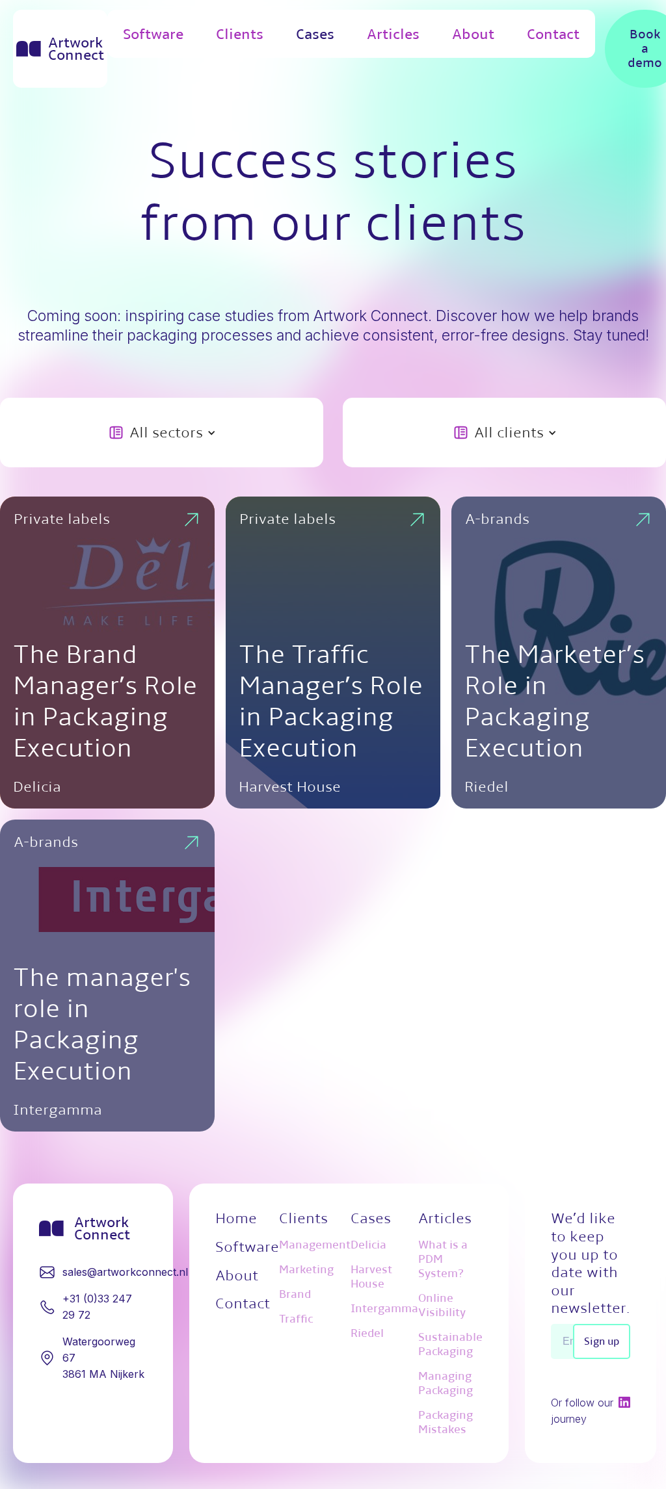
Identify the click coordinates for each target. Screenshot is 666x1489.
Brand (295, 1294)
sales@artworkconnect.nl (125, 1271)
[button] (162, 433)
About (473, 33)
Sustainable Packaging (450, 1344)
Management (315, 1245)
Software (153, 33)
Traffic (296, 1319)
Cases (315, 33)
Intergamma (384, 1308)
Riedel (367, 1333)
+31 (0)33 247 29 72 (97, 1306)
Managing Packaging (445, 1383)
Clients (239, 33)
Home (236, 1218)
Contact (553, 33)
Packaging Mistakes (445, 1422)
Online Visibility (442, 1305)
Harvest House (371, 1277)
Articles (393, 33)
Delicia (368, 1245)
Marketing (306, 1269)
